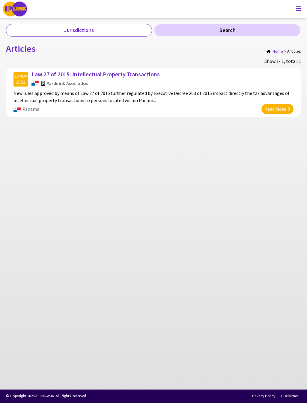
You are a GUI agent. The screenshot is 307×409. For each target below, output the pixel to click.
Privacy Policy (263, 396)
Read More (275, 109)
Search (227, 30)
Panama (30, 109)
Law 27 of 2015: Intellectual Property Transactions (95, 74)
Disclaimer (289, 396)
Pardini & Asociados (67, 83)
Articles (294, 51)
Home (278, 51)
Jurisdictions (79, 30)
